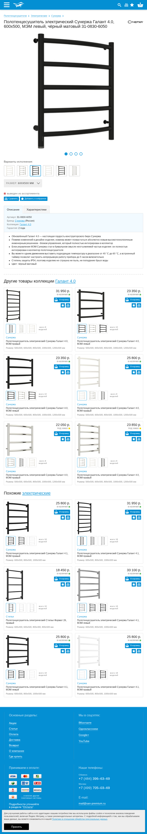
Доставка (14, 739)
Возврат (14, 745)
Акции (12, 723)
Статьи (13, 728)
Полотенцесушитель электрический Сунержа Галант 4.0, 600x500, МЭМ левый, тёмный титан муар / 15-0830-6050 (61, 170)
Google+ (84, 734)
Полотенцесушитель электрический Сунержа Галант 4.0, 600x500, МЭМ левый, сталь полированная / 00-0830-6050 (22, 170)
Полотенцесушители (15, 16)
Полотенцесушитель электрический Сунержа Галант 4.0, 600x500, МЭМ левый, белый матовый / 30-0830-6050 (48, 170)
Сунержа (56, 16)
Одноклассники (88, 728)
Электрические (39, 16)
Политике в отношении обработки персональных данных (79, 819)
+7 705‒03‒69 (94, 788)
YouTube (84, 741)
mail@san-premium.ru (92, 803)
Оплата (13, 734)
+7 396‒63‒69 (94, 779)
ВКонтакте (85, 722)
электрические (36, 493)
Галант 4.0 (25, 224)
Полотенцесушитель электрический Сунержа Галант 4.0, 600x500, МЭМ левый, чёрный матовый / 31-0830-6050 (35, 170)
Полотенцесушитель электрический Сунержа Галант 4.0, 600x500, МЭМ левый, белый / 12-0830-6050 (9, 170)
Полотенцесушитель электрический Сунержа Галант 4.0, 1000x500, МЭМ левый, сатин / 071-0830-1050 (74, 170)
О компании (16, 750)
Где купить (15, 756)
